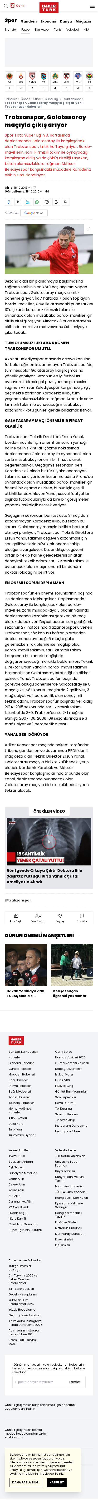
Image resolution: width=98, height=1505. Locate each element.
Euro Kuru (15, 1129)
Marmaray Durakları (69, 1234)
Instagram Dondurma (71, 1126)
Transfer (11, 29)
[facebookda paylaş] (8, 202)
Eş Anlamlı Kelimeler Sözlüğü (69, 1205)
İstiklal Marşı (64, 1074)
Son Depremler (65, 1097)
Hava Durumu (65, 1103)
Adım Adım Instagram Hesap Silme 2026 (25, 1332)
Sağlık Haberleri (20, 1091)
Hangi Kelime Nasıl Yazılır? (68, 1215)
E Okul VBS (62, 1080)
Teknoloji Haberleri (21, 1103)
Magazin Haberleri (22, 1074)
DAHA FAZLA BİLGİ (25, 1482)
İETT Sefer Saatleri (21, 1289)
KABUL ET (56, 1482)
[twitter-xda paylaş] (18, 202)
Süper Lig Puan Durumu (25, 1230)
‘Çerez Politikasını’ (55, 1470)
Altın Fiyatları (18, 1118)
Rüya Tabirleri (65, 1171)
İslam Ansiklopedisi (69, 1186)
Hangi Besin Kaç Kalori (71, 1198)
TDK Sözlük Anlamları (70, 1156)
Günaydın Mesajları (23, 1173)
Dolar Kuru (16, 1124)
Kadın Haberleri (19, 1097)
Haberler (11, 99)
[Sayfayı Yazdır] (56, 202)
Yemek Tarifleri (19, 1150)
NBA (86, 29)
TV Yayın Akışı (65, 1120)
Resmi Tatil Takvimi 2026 (23, 1342)
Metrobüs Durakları (68, 1228)
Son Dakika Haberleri (23, 1052)
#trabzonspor (18, 900)
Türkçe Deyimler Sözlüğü (20, 1268)
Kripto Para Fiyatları (22, 1135)
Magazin (83, 21)
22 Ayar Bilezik (19, 1207)
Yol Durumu (63, 1109)
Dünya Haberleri (20, 1086)
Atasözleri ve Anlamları (25, 1260)
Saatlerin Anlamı (21, 1162)
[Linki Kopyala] (65, 202)
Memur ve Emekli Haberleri (20, 1110)
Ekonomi (48, 21)
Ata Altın (14, 1196)
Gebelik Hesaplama (23, 1294)
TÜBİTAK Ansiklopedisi (70, 1192)
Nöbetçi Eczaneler (68, 1069)
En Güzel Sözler (66, 1222)
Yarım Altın (16, 1190)
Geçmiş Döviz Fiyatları (24, 1315)
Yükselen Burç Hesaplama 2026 (21, 1302)
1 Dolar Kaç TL (18, 1213)
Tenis (58, 29)
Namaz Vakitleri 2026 (70, 1057)
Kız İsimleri (62, 1245)
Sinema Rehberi (66, 1114)
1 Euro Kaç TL (17, 1219)
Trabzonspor (71, 99)
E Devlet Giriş (64, 1086)
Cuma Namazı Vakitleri (72, 1063)
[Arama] (5, 5)
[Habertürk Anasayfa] (49, 6)
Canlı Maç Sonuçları (23, 1224)
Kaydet (75, 1382)
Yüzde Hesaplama (22, 1310)
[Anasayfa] (16, 1040)
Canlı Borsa (63, 1052)
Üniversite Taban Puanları (67, 1163)
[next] (91, 972)
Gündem (29, 21)
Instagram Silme (67, 1131)
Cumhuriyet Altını (21, 1201)
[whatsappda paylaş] (37, 202)
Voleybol (72, 29)
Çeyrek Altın (17, 1184)
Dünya (66, 21)
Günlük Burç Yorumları (71, 1091)
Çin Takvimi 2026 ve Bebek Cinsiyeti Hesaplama (23, 1279)
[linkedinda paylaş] (27, 202)
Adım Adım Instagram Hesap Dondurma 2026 (25, 1323)
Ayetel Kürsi (17, 1156)
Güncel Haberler (20, 1069)
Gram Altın (16, 1179)
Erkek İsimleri (64, 1239)
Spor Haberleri (19, 1080)
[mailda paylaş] (46, 202)
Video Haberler (65, 1150)
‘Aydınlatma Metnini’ (24, 1474)
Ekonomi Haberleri (21, 1063)
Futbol (25, 29)
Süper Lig (51, 99)
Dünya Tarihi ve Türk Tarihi (69, 1179)
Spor (11, 20)
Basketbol (42, 29)
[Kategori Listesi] (92, 5)
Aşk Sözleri (16, 1167)
